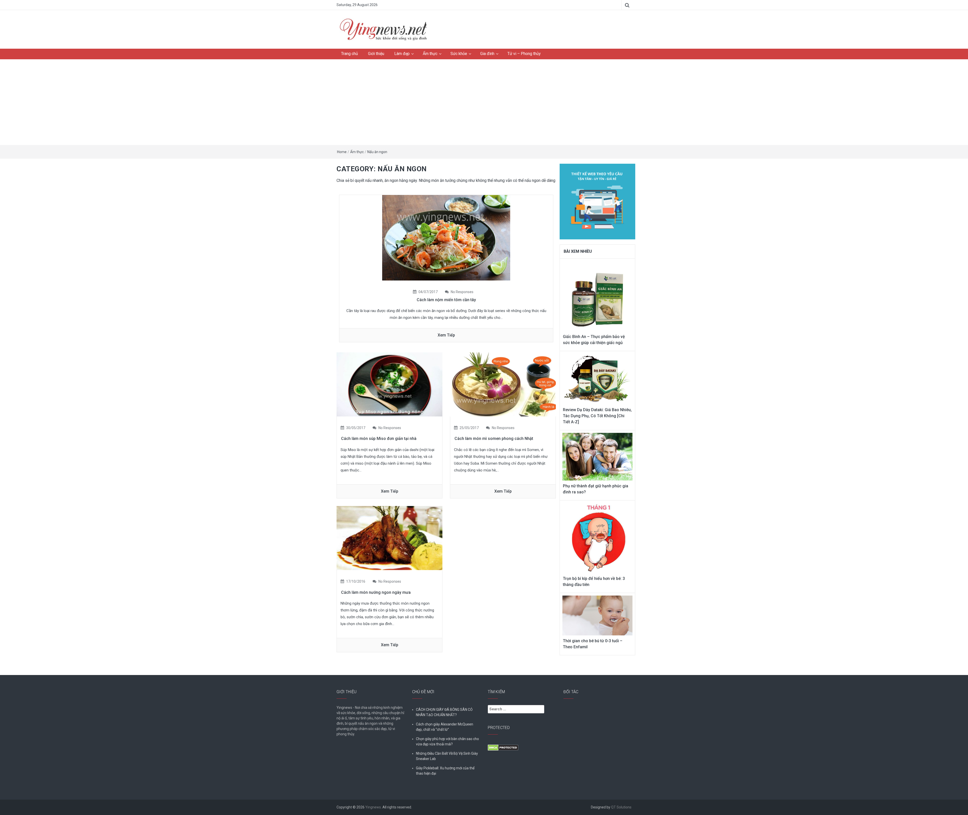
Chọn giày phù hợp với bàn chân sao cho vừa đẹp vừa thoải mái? (447, 741)
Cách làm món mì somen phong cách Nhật (494, 438)
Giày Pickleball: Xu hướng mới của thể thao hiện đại (445, 770)
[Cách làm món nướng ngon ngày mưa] (389, 538)
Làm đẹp (402, 53)
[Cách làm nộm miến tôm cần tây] (446, 237)
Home (342, 152)
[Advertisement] (484, 102)
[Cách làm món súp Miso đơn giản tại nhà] (389, 384)
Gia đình (487, 53)
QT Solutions (621, 807)
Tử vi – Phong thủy (524, 53)
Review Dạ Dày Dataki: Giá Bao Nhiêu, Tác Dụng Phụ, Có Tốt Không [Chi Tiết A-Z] (597, 415)
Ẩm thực (430, 53)
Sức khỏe (458, 53)
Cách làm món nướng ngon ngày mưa (376, 592)
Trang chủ (349, 53)
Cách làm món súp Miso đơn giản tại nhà (378, 438)
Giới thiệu (376, 53)
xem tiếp (446, 335)
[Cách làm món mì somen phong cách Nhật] (503, 384)
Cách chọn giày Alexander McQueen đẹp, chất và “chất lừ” (444, 727)
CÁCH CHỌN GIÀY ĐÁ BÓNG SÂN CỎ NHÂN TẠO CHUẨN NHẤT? (444, 712)
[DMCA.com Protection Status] (503, 747)
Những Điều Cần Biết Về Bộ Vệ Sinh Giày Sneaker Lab (447, 756)
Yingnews (373, 807)
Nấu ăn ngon (377, 152)
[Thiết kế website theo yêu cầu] (597, 198)
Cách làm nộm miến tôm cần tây (446, 299)
